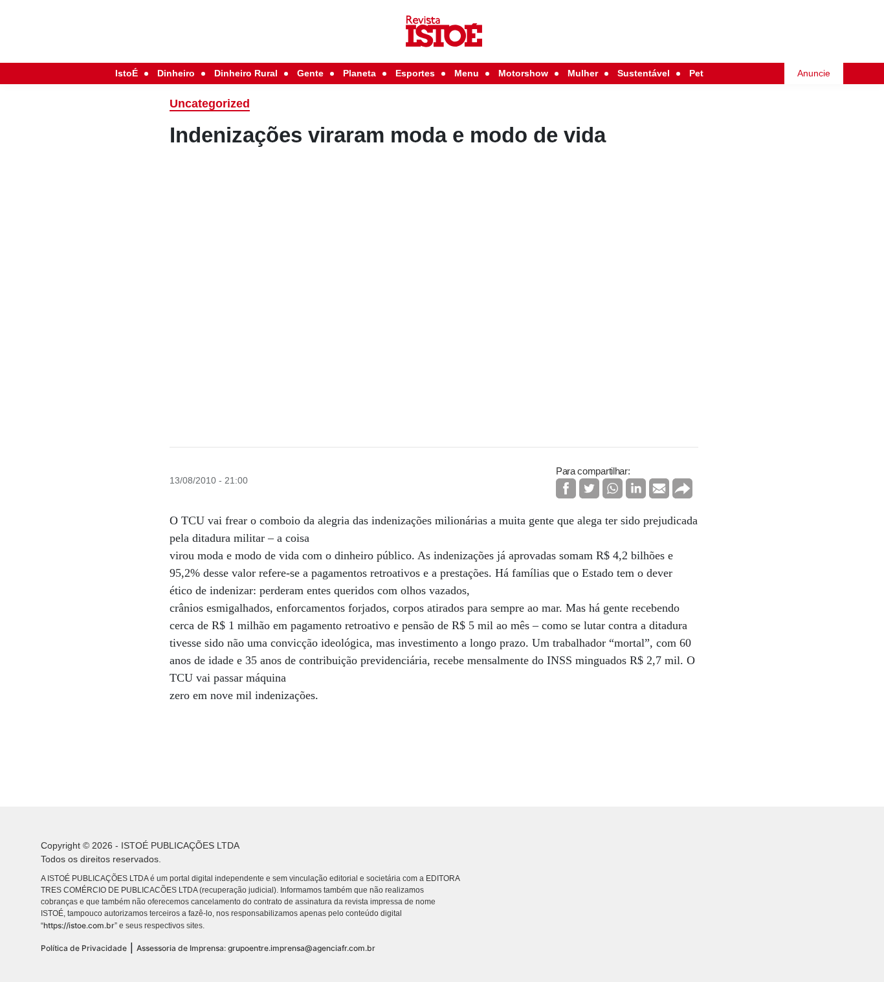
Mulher (583, 73)
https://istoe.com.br (79, 925)
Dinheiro (176, 73)
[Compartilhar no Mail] (659, 488)
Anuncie (813, 73)
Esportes (415, 73)
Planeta (359, 73)
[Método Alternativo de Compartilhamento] (682, 488)
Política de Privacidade (84, 948)
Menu (466, 73)
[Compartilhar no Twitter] (589, 488)
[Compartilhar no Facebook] (566, 488)
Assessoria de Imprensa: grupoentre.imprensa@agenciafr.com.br (256, 948)
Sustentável (643, 73)
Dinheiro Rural (246, 73)
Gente (310, 73)
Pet (696, 73)
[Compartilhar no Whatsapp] (612, 488)
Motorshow (523, 73)
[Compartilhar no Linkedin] (636, 488)
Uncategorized (210, 103)
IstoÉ (126, 73)
